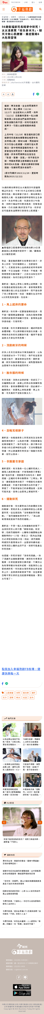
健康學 (13, 17)
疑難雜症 (22, 17)
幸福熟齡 (5, 17)
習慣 (11, 697)
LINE (26, 2)
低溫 (25, 697)
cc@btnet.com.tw (21, 969)
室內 (32, 697)
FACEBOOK (15, 2)
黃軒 (34, 692)
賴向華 (26, 692)
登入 (33, 2)
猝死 (18, 692)
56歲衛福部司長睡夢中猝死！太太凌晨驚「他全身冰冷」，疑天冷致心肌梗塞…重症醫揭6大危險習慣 (21, 19)
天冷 (5, 697)
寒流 (18, 697)
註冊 (40, 2)
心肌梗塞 (9, 692)
